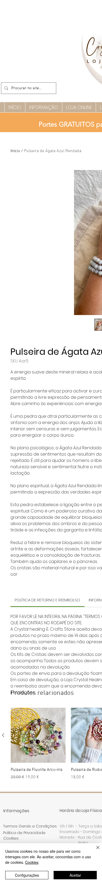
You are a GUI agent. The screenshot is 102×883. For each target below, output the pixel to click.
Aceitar (75, 875)
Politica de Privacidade (24, 832)
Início (15, 151)
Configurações (27, 875)
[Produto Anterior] (3, 735)
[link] (47, 600)
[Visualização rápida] (38, 735)
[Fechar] (94, 850)
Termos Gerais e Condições (30, 826)
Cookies (31, 862)
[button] (43, 107)
